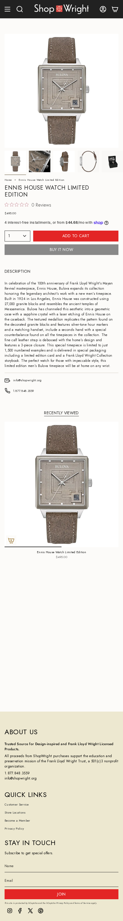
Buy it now (62, 249)
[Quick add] (11, 540)
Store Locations (15, 812)
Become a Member (17, 820)
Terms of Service (82, 903)
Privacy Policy (14, 828)
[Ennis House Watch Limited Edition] (61, 484)
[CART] (115, 9)
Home (8, 180)
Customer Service (17, 804)
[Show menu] (7, 9)
